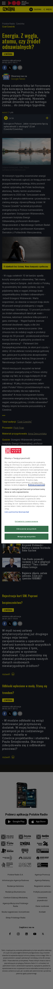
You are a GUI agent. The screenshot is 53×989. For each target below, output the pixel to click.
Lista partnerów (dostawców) (17, 512)
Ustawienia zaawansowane (26, 521)
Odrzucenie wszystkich (26, 529)
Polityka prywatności (36, 485)
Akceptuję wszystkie (27, 536)
